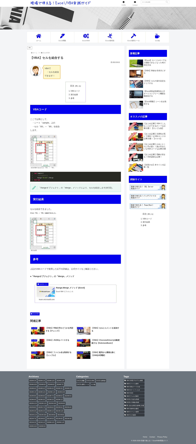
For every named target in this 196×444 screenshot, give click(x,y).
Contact (152, 437)
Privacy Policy (162, 437)
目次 (72, 86)
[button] (167, 2)
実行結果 (74, 95)
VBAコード (75, 91)
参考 (72, 98)
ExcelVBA (36, 314)
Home (145, 437)
